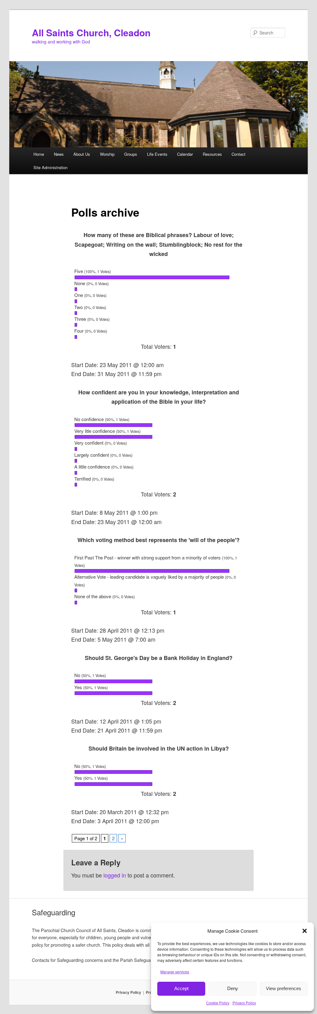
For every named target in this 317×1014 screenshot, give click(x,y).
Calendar (185, 154)
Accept (181, 988)
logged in (114, 875)
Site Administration (50, 167)
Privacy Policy (244, 1002)
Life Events (157, 154)
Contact (238, 154)
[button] (305, 931)
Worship (107, 154)
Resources (212, 154)
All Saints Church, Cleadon (91, 32)
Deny (232, 988)
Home (38, 154)
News (59, 154)
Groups (130, 154)
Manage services (174, 971)
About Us (81, 154)
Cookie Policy (217, 1002)
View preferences (283, 988)
